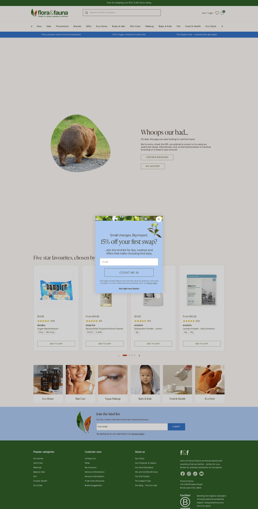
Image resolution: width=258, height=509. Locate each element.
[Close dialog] (158, 219)
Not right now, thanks (129, 288)
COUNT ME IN (129, 272)
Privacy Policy (152, 283)
